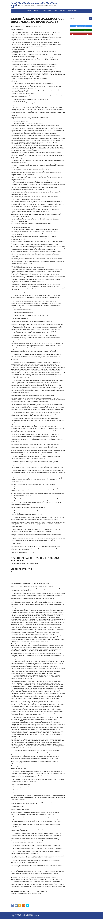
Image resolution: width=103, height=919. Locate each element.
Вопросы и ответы (59, 11)
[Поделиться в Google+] (23, 905)
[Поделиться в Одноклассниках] (19, 905)
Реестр (36, 11)
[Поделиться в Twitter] (27, 905)
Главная (28, 11)
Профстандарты (46, 11)
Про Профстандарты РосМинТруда (38, 3)
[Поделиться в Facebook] (12, 905)
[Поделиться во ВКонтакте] (16, 905)
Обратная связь (72, 11)
